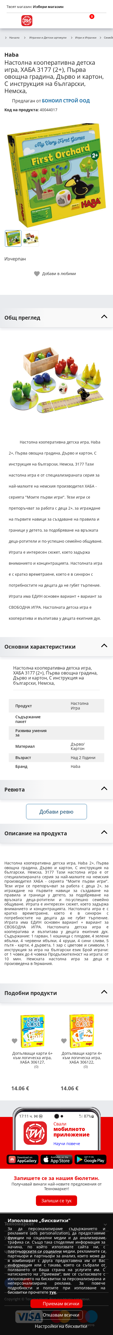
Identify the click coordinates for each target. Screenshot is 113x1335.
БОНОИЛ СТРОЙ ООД (66, 100)
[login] (100, 20)
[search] (74, 20)
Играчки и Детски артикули (47, 37)
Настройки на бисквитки (61, 1326)
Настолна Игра (80, 706)
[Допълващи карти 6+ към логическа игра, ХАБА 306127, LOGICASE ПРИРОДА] (32, 1029)
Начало (14, 37)
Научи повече (66, 1143)
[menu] (12, 20)
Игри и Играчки (85, 37)
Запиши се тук (56, 1201)
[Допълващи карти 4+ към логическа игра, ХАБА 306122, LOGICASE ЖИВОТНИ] (81, 1029)
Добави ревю (56, 811)
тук (52, 1292)
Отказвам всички (61, 1315)
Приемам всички (61, 1304)
